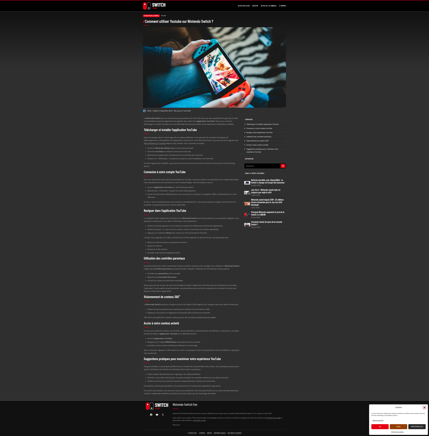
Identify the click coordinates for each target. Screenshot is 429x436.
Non (398, 426)
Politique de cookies (397, 432)
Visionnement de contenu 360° (257, 141)
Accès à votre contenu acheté (257, 145)
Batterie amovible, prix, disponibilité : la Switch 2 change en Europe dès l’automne (268, 181)
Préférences (417, 426)
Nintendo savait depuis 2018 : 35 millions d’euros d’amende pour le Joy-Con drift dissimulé (267, 202)
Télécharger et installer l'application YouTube (262, 124)
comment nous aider (273, 418)
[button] (424, 407)
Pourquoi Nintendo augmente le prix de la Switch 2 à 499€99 (267, 213)
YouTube (163, 15)
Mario (149, 111)
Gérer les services (378, 420)
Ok (380, 426)
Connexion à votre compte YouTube (259, 128)
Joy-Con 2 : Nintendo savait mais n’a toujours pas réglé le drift (265, 191)
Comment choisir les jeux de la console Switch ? (266, 223)
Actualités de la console (151, 15)
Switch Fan (192, 433)
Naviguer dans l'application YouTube (259, 132)
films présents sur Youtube (155, 143)
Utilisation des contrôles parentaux (258, 137)
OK (283, 166)
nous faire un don (199, 420)
